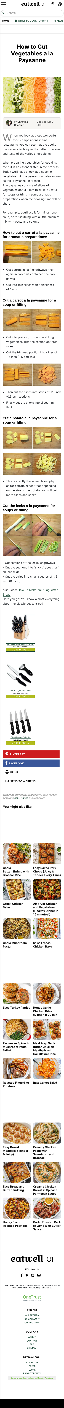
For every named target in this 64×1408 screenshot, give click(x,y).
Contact (32, 1341)
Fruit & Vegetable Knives (20, 690)
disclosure (21, 798)
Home (5, 20)
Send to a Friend (22, 781)
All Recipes (32, 1315)
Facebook (15, 763)
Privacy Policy (32, 1373)
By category (32, 1319)
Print (13, 772)
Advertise (32, 1362)
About (32, 1337)
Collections (32, 1322)
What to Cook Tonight (32, 20)
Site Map (32, 1348)
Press (32, 1366)
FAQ (32, 1344)
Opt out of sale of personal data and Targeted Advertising (32, 1378)
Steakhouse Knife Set (20, 737)
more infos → (21, 649)
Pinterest (16, 754)
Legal (32, 1370)
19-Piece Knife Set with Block (20, 643)
